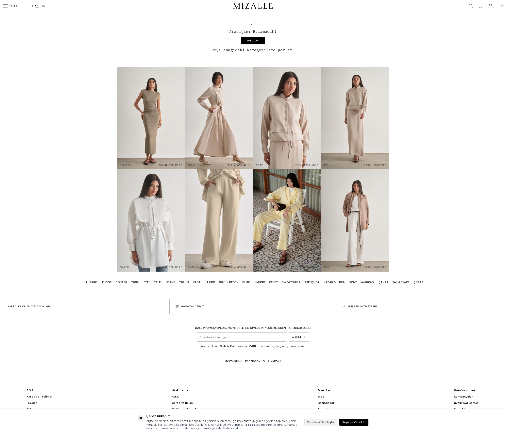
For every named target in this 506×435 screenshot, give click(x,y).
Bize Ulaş (324, 390)
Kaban (198, 282)
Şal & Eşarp (401, 282)
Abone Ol (299, 336)
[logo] (253, 6)
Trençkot (312, 282)
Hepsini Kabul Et (354, 422)
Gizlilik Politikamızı (206, 425)
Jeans (170, 282)
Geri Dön (253, 40)
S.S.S (30, 390)
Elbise (106, 282)
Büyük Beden (228, 282)
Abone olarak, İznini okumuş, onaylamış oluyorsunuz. (253, 346)
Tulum (184, 282)
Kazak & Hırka (334, 282)
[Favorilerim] (480, 6)
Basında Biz (326, 402)
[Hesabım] (490, 6)
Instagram (233, 361)
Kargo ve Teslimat (39, 396)
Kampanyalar (463, 396)
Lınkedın (274, 361)
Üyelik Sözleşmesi (466, 402)
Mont (353, 282)
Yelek (158, 282)
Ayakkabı (368, 282)
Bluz (246, 282)
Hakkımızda (180, 390)
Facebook (252, 361)
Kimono (259, 282)
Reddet (249, 425)
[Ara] (471, 6)
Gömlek (121, 282)
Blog (321, 396)
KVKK (175, 396)
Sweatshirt (291, 282)
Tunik (135, 282)
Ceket (273, 282)
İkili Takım (90, 282)
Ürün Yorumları (464, 390)
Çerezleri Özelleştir (320, 422)
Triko (211, 282)
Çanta (383, 282)
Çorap (418, 282)
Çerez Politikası (183, 402)
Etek (146, 282)
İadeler (32, 402)
